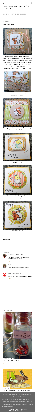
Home (5, 14)
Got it (24, 410)
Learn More (14, 410)
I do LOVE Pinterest (11, 361)
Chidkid (10, 265)
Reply (9, 261)
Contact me (12, 14)
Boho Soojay (21, 14)
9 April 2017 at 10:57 (19, 254)
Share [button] (4, 246)
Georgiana (11, 254)
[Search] (31, 2)
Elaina (9, 273)
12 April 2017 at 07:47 (18, 265)
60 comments (10, 363)
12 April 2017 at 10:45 (17, 273)
